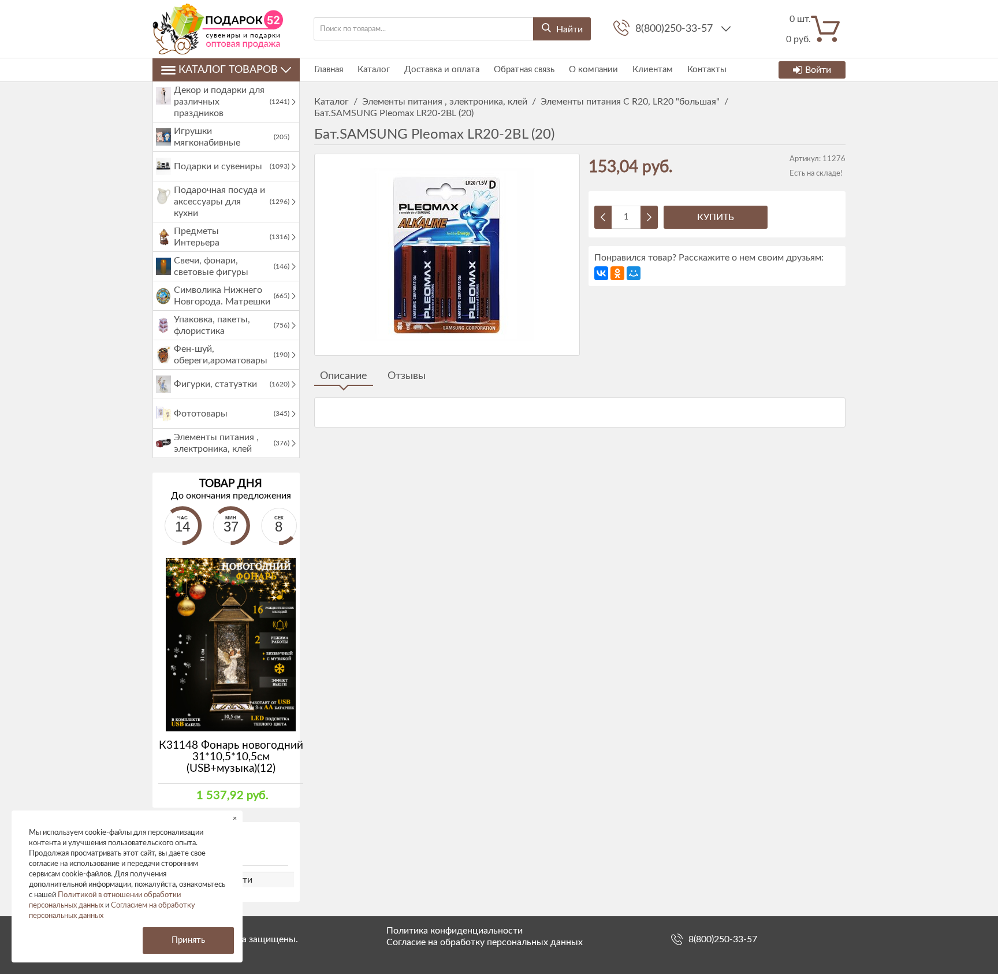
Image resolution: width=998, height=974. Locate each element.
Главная (328, 69)
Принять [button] (188, 940)
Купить (715, 217)
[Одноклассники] (617, 273)
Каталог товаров (228, 70)
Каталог (374, 69)
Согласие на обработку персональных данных (484, 942)
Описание (343, 376)
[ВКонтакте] (601, 273)
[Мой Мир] (633, 273)
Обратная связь (524, 69)
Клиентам (652, 69)
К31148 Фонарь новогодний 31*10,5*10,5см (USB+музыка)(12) (231, 757)
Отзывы (407, 376)
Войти (818, 70)
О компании (593, 69)
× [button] (235, 818)
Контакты (707, 69)
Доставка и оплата (441, 69)
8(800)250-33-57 (675, 29)
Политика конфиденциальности (454, 930)
